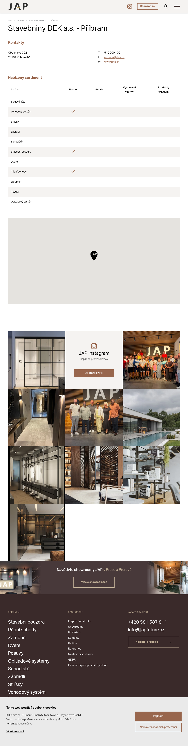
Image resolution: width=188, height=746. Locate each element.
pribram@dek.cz (114, 57)
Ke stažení (74, 632)
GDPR (71, 659)
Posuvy (16, 653)
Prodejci (21, 21)
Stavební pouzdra (26, 622)
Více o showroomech (94, 582)
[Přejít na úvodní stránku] (18, 6)
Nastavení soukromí (80, 654)
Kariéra (72, 643)
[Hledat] (165, 6)
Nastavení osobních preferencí (158, 727)
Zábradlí (16, 676)
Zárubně (17, 638)
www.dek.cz (111, 62)
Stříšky (15, 684)
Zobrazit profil (93, 373)
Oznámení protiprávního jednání (88, 665)
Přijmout (158, 716)
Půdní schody (22, 630)
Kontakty (73, 637)
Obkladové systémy (29, 661)
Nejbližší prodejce (147, 642)
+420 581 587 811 (147, 622)
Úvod (10, 21)
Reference (74, 648)
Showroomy (147, 6)
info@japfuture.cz (146, 630)
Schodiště (18, 669)
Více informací (15, 731)
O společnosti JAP (79, 621)
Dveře (14, 645)
